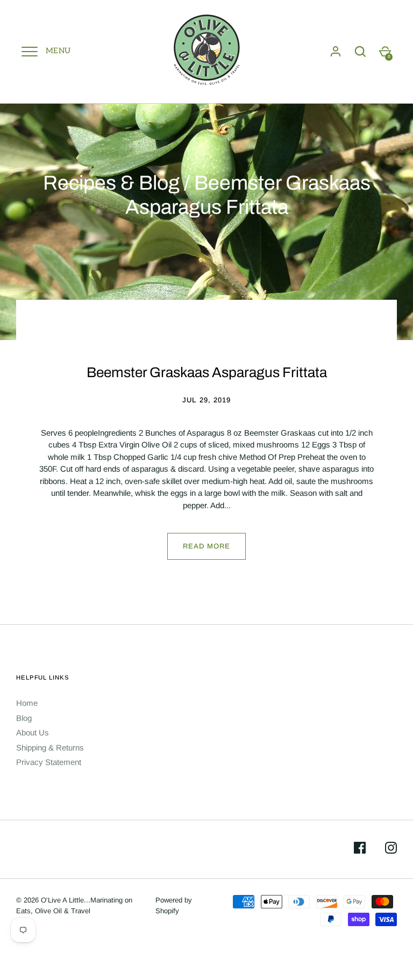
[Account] (335, 51)
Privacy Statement (48, 762)
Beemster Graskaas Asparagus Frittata (207, 372)
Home (27, 702)
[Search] (360, 51)
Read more (206, 546)
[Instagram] (391, 849)
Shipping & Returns (50, 747)
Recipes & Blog (111, 183)
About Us (32, 732)
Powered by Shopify (173, 905)
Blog (24, 718)
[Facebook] (360, 849)
